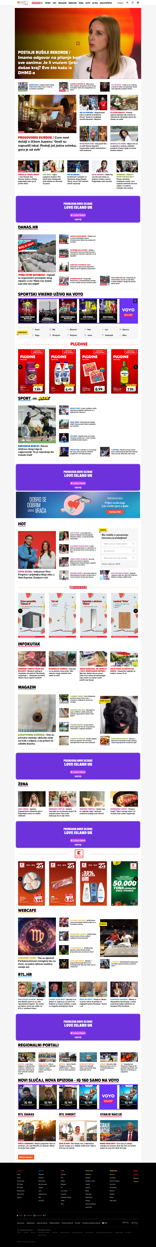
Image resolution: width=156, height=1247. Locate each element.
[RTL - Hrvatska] (126, 1223)
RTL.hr (19, 1232)
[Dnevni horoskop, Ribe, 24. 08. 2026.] (125, 335)
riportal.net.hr (89, 1232)
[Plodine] (78, 344)
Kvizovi (112, 1197)
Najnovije (136, 1178)
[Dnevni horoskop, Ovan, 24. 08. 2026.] (37, 329)
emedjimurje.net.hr (44, 1232)
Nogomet (41, 1174)
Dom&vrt (88, 1178)
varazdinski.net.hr (77, 1232)
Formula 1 (41, 1201)
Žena (81, 2)
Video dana (113, 1201)
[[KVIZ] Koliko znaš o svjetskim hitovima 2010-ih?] (119, 938)
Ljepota (88, 1184)
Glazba (63, 1181)
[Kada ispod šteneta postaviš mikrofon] (119, 715)
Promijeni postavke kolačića (91, 1223)
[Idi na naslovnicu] (24, 5)
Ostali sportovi (43, 1194)
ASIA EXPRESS (106, 3)
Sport (48, 2)
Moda (87, 1191)
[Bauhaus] (78, 590)
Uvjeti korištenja (42, 1223)
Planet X (112, 1191)
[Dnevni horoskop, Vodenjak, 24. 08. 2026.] (107, 335)
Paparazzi (63, 1184)
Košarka (41, 1187)
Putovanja (88, 1194)
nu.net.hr (128, 1232)
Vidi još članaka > (26, 1157)
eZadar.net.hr (119, 1232)
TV (61, 1187)
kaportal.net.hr (65, 1232)
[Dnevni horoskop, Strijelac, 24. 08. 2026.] (72, 335)
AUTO (88, 3)
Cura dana (112, 1178)
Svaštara (112, 1194)
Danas (20, 1170)
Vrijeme (19, 1197)
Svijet (18, 1178)
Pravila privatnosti (67, 1223)
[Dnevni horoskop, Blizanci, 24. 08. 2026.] (72, 329)
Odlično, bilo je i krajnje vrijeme (115, 544)
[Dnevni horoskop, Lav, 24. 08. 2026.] (107, 329)
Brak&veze (88, 1174)
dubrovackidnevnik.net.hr (104, 1232)
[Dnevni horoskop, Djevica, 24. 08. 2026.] (125, 329)
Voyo (62, 1204)
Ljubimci (88, 1187)
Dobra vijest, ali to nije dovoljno (115, 558)
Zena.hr (26, 1232)
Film (62, 1178)
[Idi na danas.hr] (37, 3)
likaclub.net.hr (42, 1235)
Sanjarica (136, 1181)
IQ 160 (95, 3)
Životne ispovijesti (91, 1204)
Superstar (63, 1194)
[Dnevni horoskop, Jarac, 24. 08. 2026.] (90, 335)
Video (136, 1174)
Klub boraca (42, 1181)
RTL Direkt (20, 1187)
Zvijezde (63, 1174)
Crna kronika (20, 1181)
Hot (54, 2)
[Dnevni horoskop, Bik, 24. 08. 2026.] (55, 329)
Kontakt (77, 1223)
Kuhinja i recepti (90, 1181)
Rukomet (41, 1178)
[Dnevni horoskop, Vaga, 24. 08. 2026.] (37, 335)
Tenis (40, 1191)
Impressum (20, 1223)
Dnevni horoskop (114, 1181)
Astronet (112, 1174)
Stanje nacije (21, 1191)
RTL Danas (20, 1184)
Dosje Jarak (20, 1194)
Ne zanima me (109, 551)
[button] (21, 301)
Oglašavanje (31, 1223)
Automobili (89, 1207)
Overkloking (113, 1187)
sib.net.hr (55, 1232)
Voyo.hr (33, 1232)
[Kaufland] (78, 854)
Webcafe (73, 2)
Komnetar (112, 1184)
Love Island (64, 1191)
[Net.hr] (135, 1223)
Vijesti (19, 1174)
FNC (40, 1197)
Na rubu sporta (43, 1184)
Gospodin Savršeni (66, 1197)
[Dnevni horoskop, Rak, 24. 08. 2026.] (90, 329)
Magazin (62, 2)
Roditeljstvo (89, 1197)
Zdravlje (88, 1201)
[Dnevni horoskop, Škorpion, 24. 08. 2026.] (55, 335)
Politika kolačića (54, 1223)
